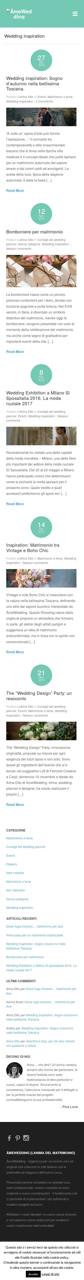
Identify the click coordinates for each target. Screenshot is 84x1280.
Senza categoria (29, 244)
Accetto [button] (33, 1274)
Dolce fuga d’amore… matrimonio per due (34, 926)
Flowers (11, 864)
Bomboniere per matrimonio (34, 231)
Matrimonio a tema (60, 97)
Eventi (41, 97)
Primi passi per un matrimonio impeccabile (34, 935)
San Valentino (15, 890)
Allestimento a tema (19, 838)
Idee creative (15, 872)
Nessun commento (18, 248)
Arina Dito (26, 97)
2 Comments (44, 101)
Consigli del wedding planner (25, 846)
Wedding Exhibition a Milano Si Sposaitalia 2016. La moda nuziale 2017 (38, 397)
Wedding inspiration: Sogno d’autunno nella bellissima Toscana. (34, 83)
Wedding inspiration (19, 101)
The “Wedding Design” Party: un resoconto (39, 695)
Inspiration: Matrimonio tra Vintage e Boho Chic (32, 547)
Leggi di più (50, 1274)
